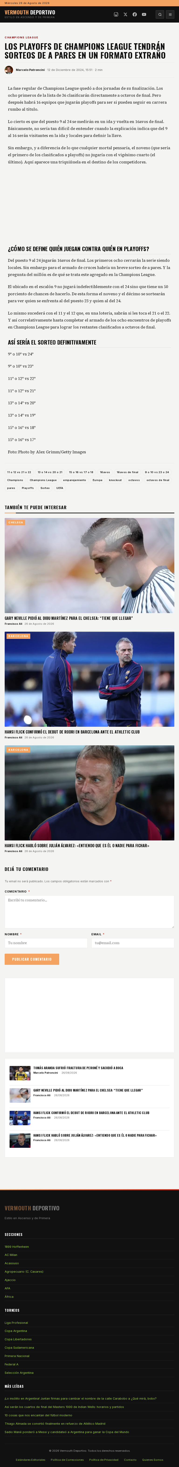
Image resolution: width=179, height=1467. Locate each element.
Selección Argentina (19, 1372)
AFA (7, 1288)
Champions (15, 480)
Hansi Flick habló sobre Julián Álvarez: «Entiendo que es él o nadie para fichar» (77, 845)
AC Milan (11, 1255)
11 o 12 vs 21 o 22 (19, 472)
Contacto (130, 1459)
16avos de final (127, 472)
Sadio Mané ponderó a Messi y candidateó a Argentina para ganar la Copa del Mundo (67, 1432)
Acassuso (12, 1263)
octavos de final (158, 480)
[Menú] (170, 14)
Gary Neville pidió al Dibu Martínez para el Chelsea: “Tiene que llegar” (69, 618)
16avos (105, 472)
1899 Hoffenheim (17, 1246)
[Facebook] (135, 14)
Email (98, 934)
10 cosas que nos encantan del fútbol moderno (38, 1415)
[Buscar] (160, 14)
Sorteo (45, 488)
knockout (115, 480)
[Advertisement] (89, 204)
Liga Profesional (16, 1322)
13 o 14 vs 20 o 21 (50, 472)
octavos (134, 480)
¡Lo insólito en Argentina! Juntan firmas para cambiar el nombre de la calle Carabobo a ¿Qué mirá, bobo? (81, 1398)
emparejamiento (74, 480)
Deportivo (30, 12)
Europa (98, 480)
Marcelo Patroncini (30, 70)
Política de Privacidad (103, 1459)
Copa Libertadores (18, 1339)
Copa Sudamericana (19, 1347)
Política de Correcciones (67, 1459)
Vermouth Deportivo (73, 1450)
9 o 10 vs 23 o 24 (157, 472)
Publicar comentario (32, 959)
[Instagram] (116, 14)
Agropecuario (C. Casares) (24, 1271)
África (9, 1296)
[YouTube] (144, 14)
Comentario (17, 891)
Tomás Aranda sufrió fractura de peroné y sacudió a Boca (78, 1067)
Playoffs (28, 488)
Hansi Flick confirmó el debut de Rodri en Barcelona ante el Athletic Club (72, 732)
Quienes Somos (152, 1459)
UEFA (59, 488)
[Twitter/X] (125, 14)
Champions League (21, 37)
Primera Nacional (17, 1356)
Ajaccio (10, 1280)
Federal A (11, 1364)
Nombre (13, 934)
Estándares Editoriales (30, 1459)
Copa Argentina (16, 1331)
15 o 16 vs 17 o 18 (81, 472)
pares (11, 488)
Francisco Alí (13, 623)
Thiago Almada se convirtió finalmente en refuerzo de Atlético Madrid (55, 1423)
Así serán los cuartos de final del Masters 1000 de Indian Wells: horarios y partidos (64, 1407)
